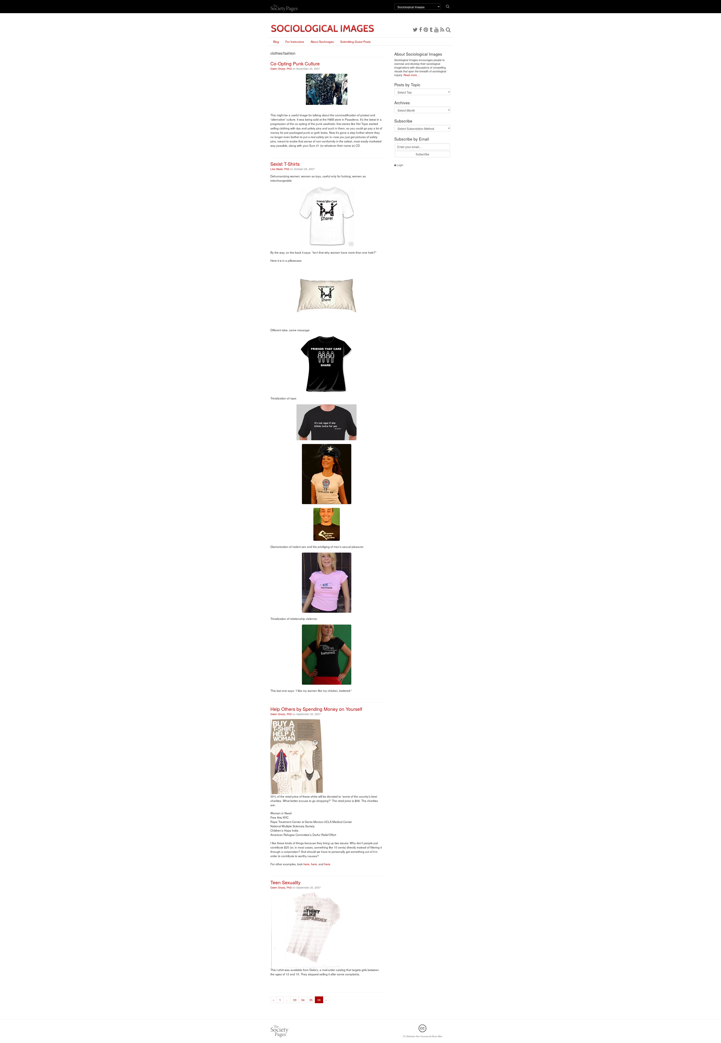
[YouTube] (436, 29)
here (306, 864)
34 (303, 1000)
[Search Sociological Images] (448, 29)
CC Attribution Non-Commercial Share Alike (422, 1036)
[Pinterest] (426, 29)
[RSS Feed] (442, 29)
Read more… (411, 75)
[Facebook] (420, 29)
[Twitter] (415, 29)
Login (399, 165)
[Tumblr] (431, 29)
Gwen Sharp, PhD (281, 68)
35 (311, 1000)
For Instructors (294, 41)
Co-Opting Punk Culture (295, 63)
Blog (276, 41)
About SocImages (322, 41)
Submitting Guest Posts (355, 41)
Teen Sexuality (285, 882)
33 (294, 1000)
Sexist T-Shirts (285, 163)
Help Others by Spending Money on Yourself (316, 709)
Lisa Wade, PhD (279, 169)
